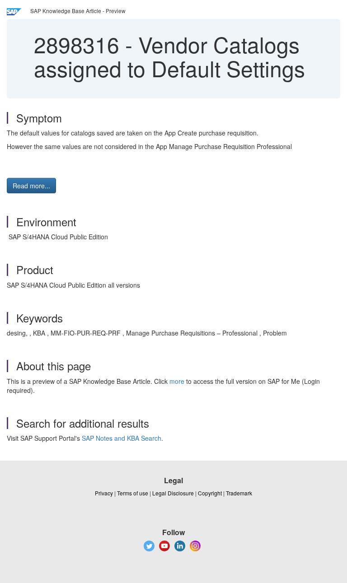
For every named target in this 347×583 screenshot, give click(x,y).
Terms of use (132, 493)
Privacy (104, 493)
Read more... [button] (31, 185)
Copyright (210, 493)
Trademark (239, 493)
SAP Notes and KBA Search (121, 438)
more (176, 381)
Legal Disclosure (173, 493)
